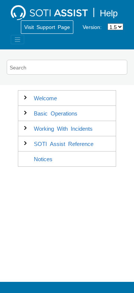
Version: (92, 26)
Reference (63, 143)
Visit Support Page (47, 26)
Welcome (45, 98)
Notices (43, 159)
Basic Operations (55, 113)
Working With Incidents (63, 128)
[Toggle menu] (17, 40)
